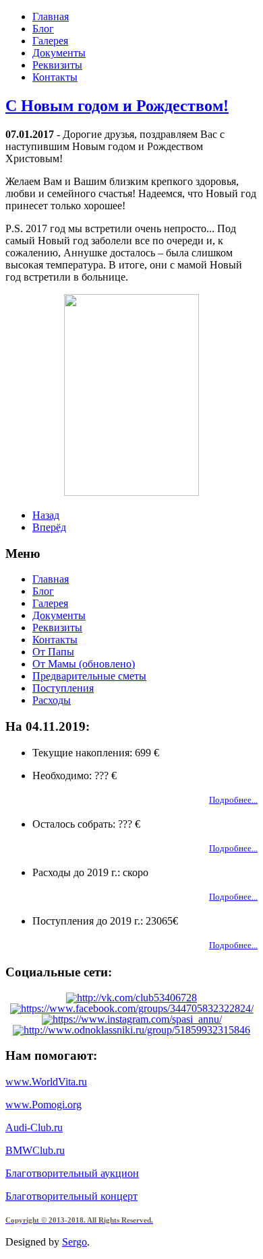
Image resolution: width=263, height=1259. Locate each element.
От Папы (53, 651)
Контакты (55, 77)
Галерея (50, 40)
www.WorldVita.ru (46, 1081)
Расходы (51, 700)
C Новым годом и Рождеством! (117, 105)
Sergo (74, 1242)
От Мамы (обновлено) (83, 664)
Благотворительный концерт (71, 1196)
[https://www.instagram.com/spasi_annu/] (132, 1019)
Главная (50, 16)
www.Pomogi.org (43, 1104)
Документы (59, 53)
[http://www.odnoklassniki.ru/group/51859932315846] (131, 1030)
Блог (43, 28)
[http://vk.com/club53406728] (131, 997)
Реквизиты (57, 65)
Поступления (63, 688)
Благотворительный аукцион (72, 1173)
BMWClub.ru (35, 1150)
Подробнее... (233, 800)
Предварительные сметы (89, 676)
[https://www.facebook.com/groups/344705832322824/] (132, 1008)
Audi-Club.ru (34, 1127)
